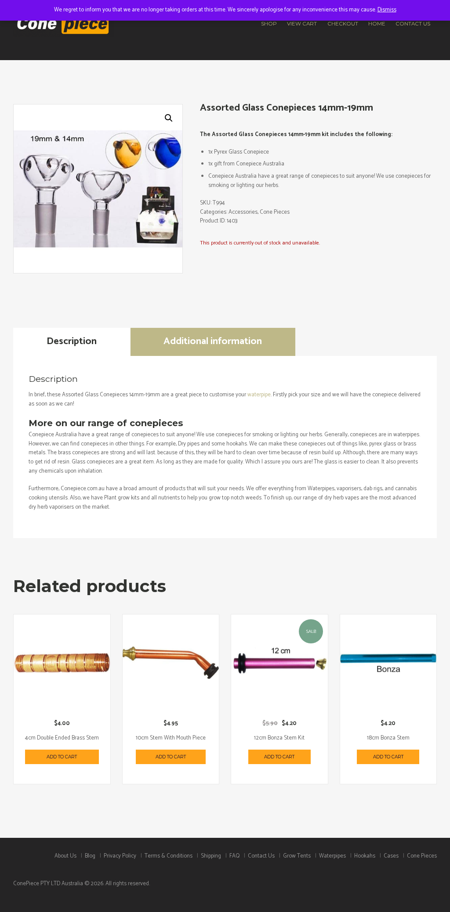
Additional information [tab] (212, 341)
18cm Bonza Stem (388, 738)
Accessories (243, 212)
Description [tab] (72, 341)
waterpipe (259, 394)
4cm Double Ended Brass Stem (62, 738)
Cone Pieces (275, 212)
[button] (169, 118)
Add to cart (62, 757)
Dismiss (386, 9)
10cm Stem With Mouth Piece (171, 738)
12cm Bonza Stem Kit (279, 738)
